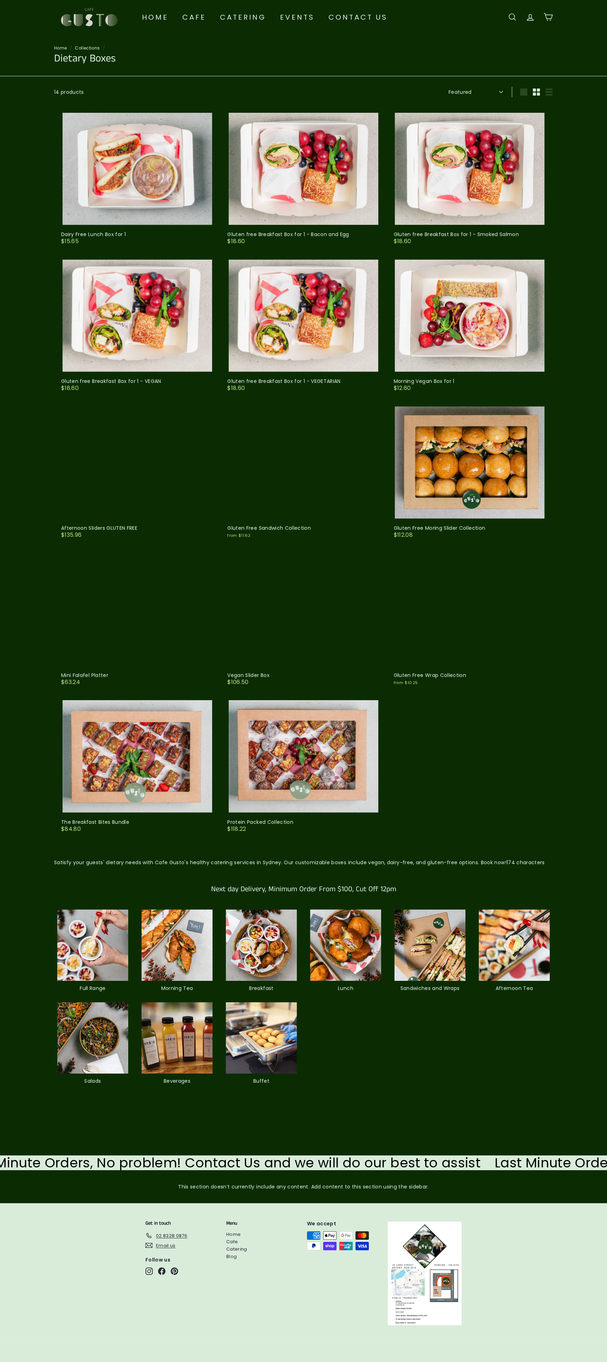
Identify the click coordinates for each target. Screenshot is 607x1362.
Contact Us (357, 17)
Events (297, 17)
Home (155, 17)
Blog (231, 1256)
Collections (87, 48)
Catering (243, 17)
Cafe (194, 17)
